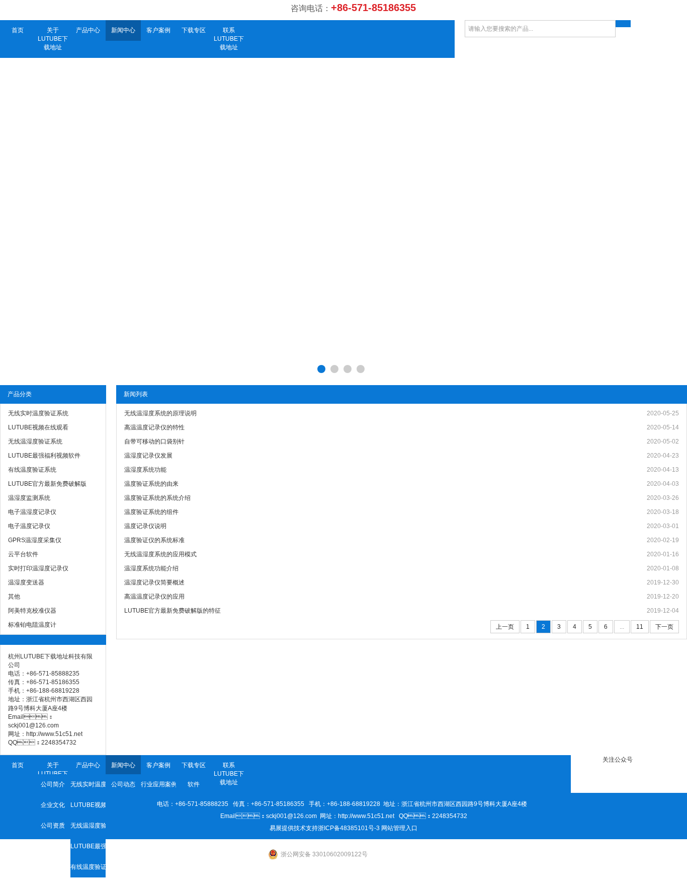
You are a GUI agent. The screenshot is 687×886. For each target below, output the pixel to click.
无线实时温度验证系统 (88, 784)
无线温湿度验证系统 (88, 825)
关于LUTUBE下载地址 (53, 39)
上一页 (505, 626)
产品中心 (88, 30)
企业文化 (53, 804)
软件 (194, 784)
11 (639, 626)
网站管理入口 (399, 828)
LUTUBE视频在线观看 (88, 804)
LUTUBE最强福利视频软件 (88, 846)
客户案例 (158, 30)
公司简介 (53, 784)
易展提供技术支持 (294, 828)
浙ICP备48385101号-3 (349, 828)
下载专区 (194, 30)
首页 (18, 30)
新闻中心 (123, 30)
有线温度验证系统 (88, 866)
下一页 (664, 626)
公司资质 (53, 825)
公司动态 (123, 784)
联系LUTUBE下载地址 (229, 39)
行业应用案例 (158, 784)
